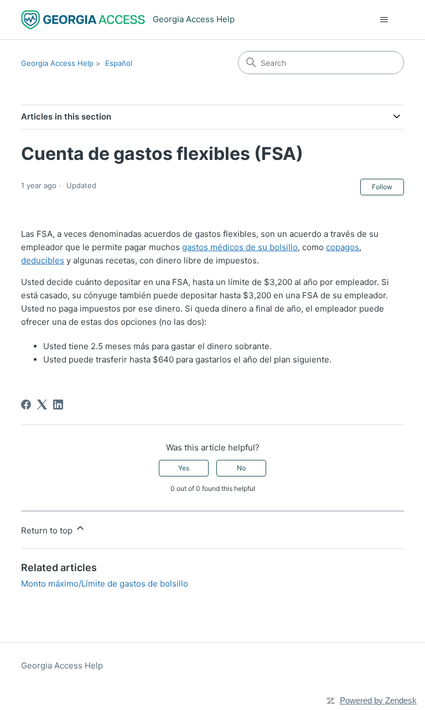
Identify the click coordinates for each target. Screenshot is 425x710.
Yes (183, 468)
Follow (382, 187)
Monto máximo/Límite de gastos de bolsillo (104, 583)
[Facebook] (26, 405)
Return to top (48, 530)
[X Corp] (42, 405)
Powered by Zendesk (378, 700)
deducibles (42, 260)
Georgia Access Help (57, 63)
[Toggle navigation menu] (384, 20)
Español (118, 63)
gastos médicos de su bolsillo (240, 247)
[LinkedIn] (58, 405)
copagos (342, 247)
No (241, 468)
